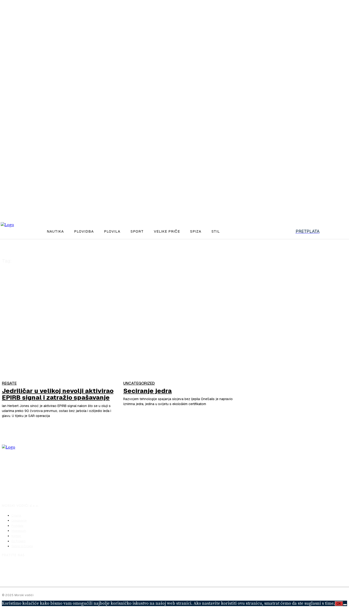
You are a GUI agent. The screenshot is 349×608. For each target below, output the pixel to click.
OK (339, 603)
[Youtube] (31, 568)
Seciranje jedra (147, 391)
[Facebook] (6, 568)
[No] (345, 604)
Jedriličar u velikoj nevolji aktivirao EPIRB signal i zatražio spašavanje (57, 394)
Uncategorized (139, 383)
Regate (9, 383)
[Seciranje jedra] (181, 344)
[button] (283, 231)
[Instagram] (19, 568)
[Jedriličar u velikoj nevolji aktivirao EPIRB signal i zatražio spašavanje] (60, 344)
